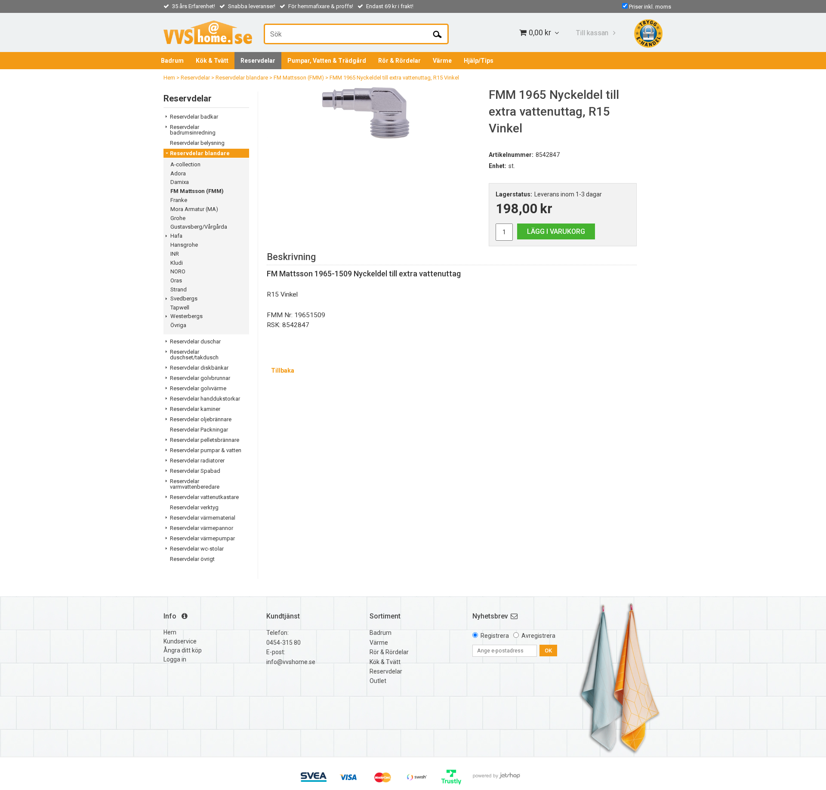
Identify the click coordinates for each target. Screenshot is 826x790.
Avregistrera (538, 635)
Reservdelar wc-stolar (197, 548)
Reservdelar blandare (242, 77)
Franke (178, 200)
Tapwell (179, 307)
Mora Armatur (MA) (194, 209)
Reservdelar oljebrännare (200, 419)
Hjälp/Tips (478, 60)
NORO (177, 271)
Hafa (176, 236)
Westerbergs (186, 316)
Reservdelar (257, 60)
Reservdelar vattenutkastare (204, 497)
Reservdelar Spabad (195, 471)
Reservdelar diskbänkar (199, 367)
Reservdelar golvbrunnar (200, 378)
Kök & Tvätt (212, 60)
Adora (178, 173)
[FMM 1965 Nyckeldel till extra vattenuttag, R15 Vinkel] (371, 112)
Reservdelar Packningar (199, 429)
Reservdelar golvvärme (198, 388)
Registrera (495, 635)
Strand (178, 289)
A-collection (185, 164)
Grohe (177, 218)
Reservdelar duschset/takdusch (194, 355)
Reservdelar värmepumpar (202, 538)
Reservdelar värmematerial (202, 517)
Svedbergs (183, 298)
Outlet (378, 680)
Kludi (176, 263)
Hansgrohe (184, 245)
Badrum (172, 60)
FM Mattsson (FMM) (299, 77)
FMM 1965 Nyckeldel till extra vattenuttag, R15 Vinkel (394, 77)
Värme (442, 60)
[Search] (437, 34)
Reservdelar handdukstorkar (205, 398)
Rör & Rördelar (399, 60)
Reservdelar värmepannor (201, 528)
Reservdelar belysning (197, 143)
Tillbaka (282, 370)
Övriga (178, 325)
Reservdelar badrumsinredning (193, 130)
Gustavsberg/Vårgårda (198, 227)
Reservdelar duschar (195, 341)
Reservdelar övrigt (192, 559)
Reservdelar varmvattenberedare (194, 484)
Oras (176, 280)
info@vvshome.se (290, 661)
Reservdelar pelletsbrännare (204, 440)
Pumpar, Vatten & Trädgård (326, 60)
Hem (169, 77)
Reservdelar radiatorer (197, 460)
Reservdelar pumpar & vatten (205, 450)
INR (174, 254)
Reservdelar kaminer (195, 409)
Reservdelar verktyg (194, 507)
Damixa (179, 182)
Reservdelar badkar (194, 116)
